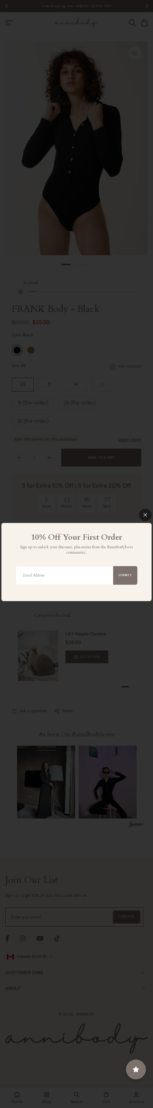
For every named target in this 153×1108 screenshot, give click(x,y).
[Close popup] (145, 515)
